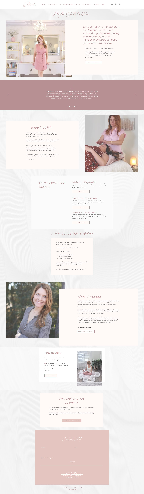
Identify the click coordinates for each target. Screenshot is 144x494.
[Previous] (8, 95)
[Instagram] (119, 4)
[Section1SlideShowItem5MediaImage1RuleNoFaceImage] (74, 106)
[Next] (135, 95)
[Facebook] (116, 4)
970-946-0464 (72, 472)
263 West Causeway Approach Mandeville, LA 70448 (72, 476)
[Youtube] (112, 4)
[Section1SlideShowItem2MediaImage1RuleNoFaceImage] (69, 106)
